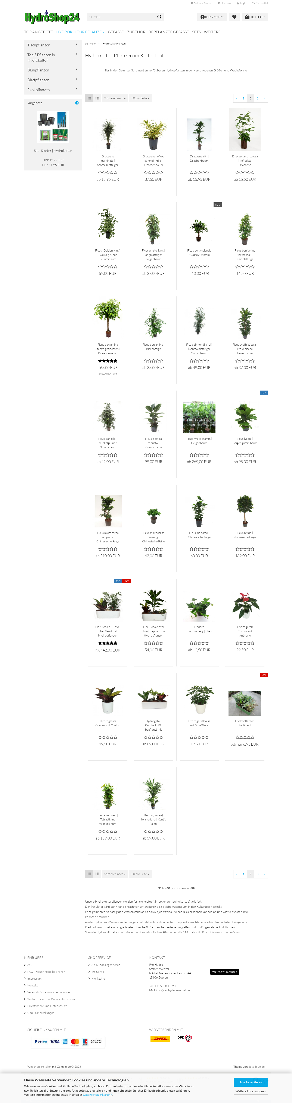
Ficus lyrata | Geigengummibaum (245, 441)
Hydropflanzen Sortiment (245, 723)
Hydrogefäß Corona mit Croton (107, 723)
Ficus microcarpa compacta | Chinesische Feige (107, 537)
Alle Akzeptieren (251, 1082)
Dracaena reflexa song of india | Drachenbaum (154, 160)
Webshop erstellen (39, 1066)
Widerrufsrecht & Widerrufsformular (51, 999)
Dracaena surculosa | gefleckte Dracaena (245, 160)
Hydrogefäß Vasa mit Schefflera (199, 723)
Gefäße (116, 32)
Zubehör (136, 32)
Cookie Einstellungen (41, 1012)
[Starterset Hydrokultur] (53, 127)
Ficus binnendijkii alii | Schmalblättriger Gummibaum (199, 349)
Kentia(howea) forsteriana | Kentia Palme (153, 819)
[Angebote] (77, 103)
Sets (196, 32)
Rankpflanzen (38, 89)
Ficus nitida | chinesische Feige (245, 535)
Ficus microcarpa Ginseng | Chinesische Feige (153, 537)
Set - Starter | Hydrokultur (53, 150)
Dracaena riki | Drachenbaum (199, 158)
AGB (30, 965)
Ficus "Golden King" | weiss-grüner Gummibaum (107, 255)
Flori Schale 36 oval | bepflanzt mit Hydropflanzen (107, 631)
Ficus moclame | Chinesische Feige (199, 535)
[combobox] (115, 98)
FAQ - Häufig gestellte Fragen (46, 971)
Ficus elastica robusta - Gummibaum (153, 443)
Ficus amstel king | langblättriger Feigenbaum (153, 255)
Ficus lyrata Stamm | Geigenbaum (199, 441)
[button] (89, 98)
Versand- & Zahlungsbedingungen (49, 992)
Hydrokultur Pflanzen (80, 32)
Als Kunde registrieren (105, 965)
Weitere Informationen (251, 1091)
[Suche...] (160, 17)
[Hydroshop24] (52, 17)
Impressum (34, 978)
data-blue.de (256, 1066)
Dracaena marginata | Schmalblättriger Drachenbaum (107, 160)
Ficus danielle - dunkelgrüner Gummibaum (107, 443)
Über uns (225, 3)
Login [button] (242, 3)
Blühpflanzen (38, 70)
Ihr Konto (97, 971)
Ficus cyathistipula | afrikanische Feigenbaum (245, 349)
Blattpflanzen (38, 79)
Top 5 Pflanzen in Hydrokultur (41, 57)
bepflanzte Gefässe (169, 32)
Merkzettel (261, 3)
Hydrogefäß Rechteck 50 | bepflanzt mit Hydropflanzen (153, 725)
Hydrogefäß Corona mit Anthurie (245, 631)
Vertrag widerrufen (224, 971)
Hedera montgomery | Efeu (199, 629)
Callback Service (202, 3)
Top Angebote (38, 32)
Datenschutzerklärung (97, 1094)
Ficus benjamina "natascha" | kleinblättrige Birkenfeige (245, 255)
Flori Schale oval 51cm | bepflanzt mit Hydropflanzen (154, 631)
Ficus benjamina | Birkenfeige (154, 347)
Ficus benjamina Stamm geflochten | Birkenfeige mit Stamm (108, 349)
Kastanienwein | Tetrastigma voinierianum (108, 819)
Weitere (212, 32)
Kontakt (32, 985)
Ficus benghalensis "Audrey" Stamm (199, 252)
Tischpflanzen (38, 45)
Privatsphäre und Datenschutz (47, 1006)
